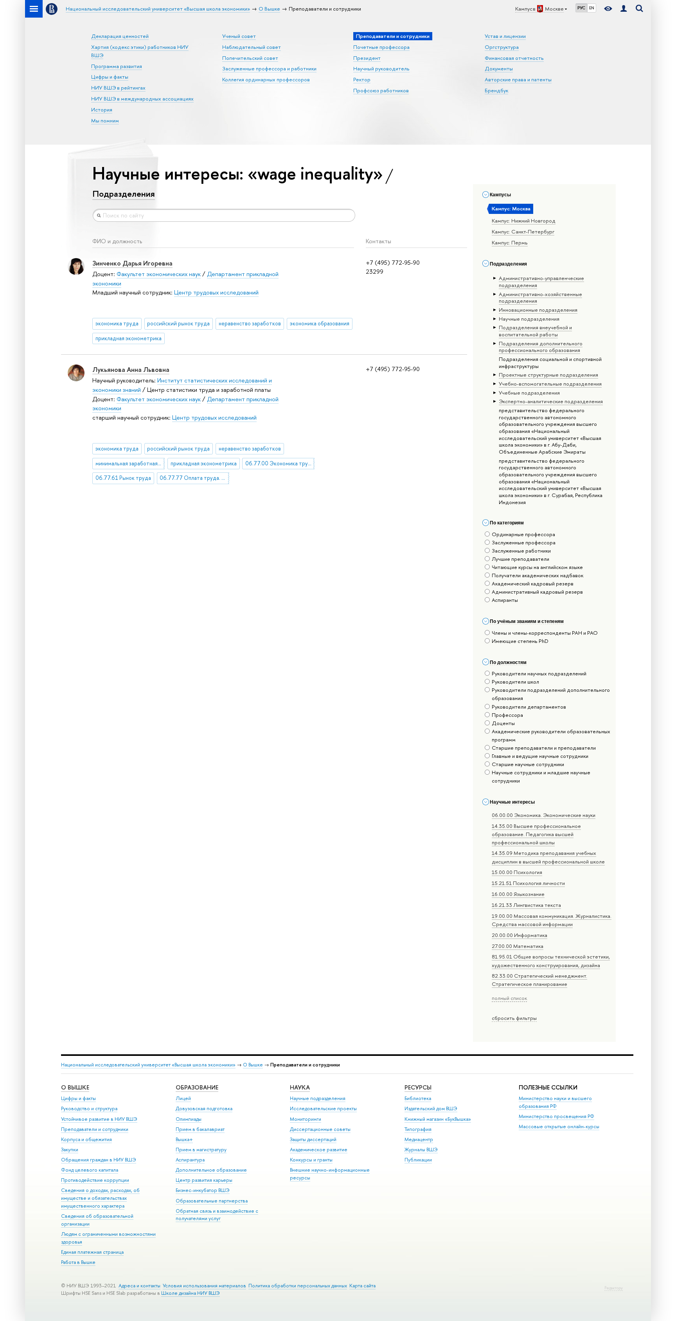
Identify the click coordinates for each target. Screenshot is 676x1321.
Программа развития (116, 66)
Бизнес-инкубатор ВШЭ (203, 1190)
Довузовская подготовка (204, 1108)
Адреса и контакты (139, 1285)
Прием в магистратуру (201, 1149)
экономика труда (116, 323)
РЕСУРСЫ (418, 1087)
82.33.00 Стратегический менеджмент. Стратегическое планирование (539, 979)
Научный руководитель (381, 68)
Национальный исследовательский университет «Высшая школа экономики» (148, 1064)
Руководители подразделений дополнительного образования (551, 694)
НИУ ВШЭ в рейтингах (118, 87)
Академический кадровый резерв (533, 583)
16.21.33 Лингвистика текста (526, 904)
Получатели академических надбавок (537, 575)
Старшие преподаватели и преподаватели (544, 747)
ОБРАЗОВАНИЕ (197, 1087)
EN (591, 8)
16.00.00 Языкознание (518, 893)
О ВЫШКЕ (75, 1087)
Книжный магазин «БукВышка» (438, 1119)
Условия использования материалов (204, 1285)
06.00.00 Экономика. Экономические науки (543, 814)
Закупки (69, 1149)
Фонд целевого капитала (89, 1170)
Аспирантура (190, 1159)
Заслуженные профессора (524, 542)
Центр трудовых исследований (216, 292)
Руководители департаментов (529, 706)
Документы (499, 68)
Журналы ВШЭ (421, 1149)
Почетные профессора (381, 46)
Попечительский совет (250, 57)
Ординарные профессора (523, 534)
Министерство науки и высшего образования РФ (555, 1102)
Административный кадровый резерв (537, 591)
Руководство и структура (89, 1108)
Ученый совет (239, 35)
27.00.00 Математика (517, 945)
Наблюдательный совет (251, 46)
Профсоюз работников (381, 90)
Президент (367, 57)
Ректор (361, 79)
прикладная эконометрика (128, 338)
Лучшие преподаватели (520, 558)
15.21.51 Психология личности (528, 883)
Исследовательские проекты (323, 1108)
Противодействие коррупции (95, 1180)
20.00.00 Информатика (519, 935)
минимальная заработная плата (130, 463)
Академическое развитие (318, 1149)
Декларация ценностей (120, 35)
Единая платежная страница (92, 1252)
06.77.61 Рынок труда (123, 477)
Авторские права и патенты (518, 79)
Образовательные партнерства (212, 1200)
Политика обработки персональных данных (297, 1285)
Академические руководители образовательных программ (551, 735)
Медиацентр (419, 1139)
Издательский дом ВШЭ (431, 1108)
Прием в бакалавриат (200, 1129)
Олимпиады (188, 1119)
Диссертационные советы (320, 1129)
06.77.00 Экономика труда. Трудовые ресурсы (280, 463)
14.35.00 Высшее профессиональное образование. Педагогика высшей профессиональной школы (536, 834)
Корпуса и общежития (86, 1139)
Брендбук (496, 90)
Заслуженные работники (521, 550)
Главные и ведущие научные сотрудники (540, 755)
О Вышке (253, 1064)
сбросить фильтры (514, 1017)
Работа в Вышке (78, 1262)
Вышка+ (184, 1139)
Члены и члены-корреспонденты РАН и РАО (545, 632)
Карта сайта (362, 1285)
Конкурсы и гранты (311, 1159)
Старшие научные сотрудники (528, 764)
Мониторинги (305, 1119)
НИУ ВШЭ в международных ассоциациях (142, 98)
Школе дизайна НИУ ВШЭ (190, 1293)
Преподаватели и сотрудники (94, 1129)
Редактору (613, 1287)
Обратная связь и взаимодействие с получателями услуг (217, 1215)
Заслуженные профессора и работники (269, 68)
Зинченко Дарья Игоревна (132, 262)
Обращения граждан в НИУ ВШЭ (98, 1159)
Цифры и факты (109, 76)
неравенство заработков (250, 323)
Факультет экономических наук (159, 274)
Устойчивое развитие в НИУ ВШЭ (99, 1119)
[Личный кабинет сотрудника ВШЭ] (623, 9)
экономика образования (319, 323)
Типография (418, 1129)
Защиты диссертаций (313, 1139)
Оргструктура (502, 46)
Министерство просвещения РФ (556, 1116)
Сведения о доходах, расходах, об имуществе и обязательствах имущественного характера (100, 1198)
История (101, 109)
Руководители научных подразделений (539, 673)
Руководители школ (515, 681)
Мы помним (105, 120)
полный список (509, 998)
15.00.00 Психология (517, 872)
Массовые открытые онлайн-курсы (559, 1126)
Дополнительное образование (211, 1170)
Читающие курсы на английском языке (537, 567)
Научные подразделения (317, 1098)
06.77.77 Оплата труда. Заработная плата (194, 477)
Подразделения (123, 193)
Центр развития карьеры (204, 1180)
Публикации (418, 1159)
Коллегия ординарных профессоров (266, 79)
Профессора (507, 714)
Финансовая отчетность (514, 57)
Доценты (503, 723)
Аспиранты (505, 599)
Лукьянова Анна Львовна (130, 369)
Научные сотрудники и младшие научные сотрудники (541, 776)
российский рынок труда (178, 323)
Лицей (183, 1098)
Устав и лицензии (505, 35)
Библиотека (418, 1098)
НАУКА (300, 1087)
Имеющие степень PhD (520, 640)
